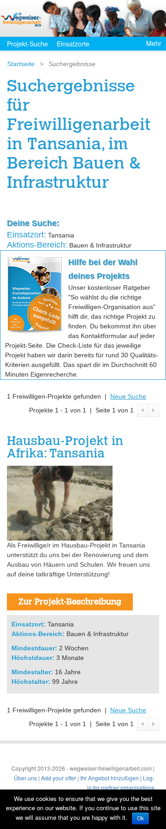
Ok (140, 818)
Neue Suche (128, 396)
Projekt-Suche (27, 43)
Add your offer (58, 778)
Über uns (25, 778)
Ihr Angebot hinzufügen (109, 778)
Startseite (21, 64)
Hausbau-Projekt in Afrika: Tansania (65, 448)
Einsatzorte (73, 43)
